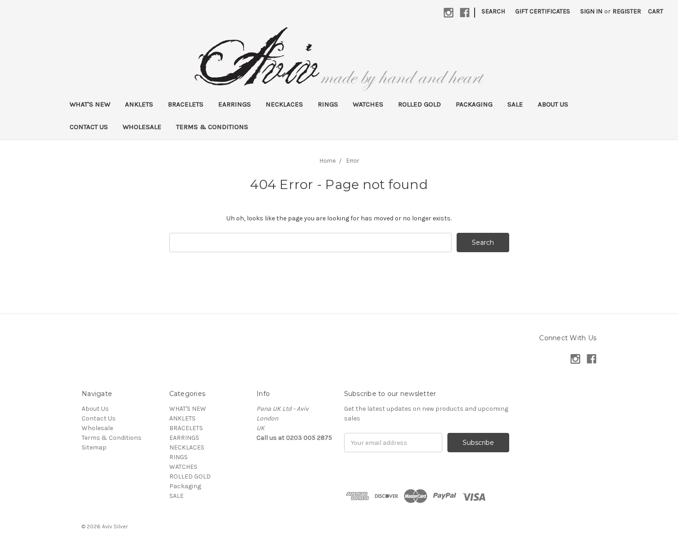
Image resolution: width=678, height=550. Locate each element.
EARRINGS (234, 104)
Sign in (591, 11)
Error (352, 160)
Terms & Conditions (212, 127)
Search (493, 11)
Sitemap (94, 447)
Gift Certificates (542, 11)
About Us (553, 104)
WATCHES (368, 104)
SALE (515, 104)
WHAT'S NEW (90, 104)
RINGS (328, 104)
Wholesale (142, 127)
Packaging (474, 104)
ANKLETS (139, 104)
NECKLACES (284, 104)
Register (627, 11)
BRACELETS (185, 104)
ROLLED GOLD (419, 104)
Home (328, 160)
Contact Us (89, 127)
